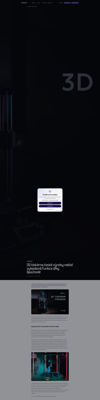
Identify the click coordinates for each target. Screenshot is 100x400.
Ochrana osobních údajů (53, 200)
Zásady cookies (45, 200)
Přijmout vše (50, 203)
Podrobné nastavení (50, 209)
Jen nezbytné (50, 206)
